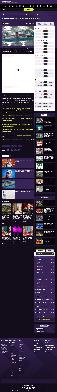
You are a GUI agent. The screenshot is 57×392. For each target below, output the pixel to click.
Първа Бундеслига (13, 349)
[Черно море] (37, 6)
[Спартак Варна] (30, 6)
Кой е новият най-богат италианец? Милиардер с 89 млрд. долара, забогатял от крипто (17, 239)
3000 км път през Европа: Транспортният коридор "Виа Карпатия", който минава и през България (5, 218)
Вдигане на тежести (21, 353)
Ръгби (20, 374)
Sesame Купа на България (4, 348)
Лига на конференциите (14, 362)
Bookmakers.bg (39, 329)
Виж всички (44, 109)
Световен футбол (12, 341)
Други (12, 375)
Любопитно (49, 343)
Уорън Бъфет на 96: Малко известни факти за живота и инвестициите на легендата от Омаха (27, 217)
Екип (35, 345)
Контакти (37, 349)
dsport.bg (7, 23)
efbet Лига (42, 28)
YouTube (28, 135)
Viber (24, 135)
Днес (45, 24)
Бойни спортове (21, 364)
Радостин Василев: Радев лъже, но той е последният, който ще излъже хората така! (6, 239)
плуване (14, 146)
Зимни (20, 360)
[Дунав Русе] (44, 6)
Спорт (11, 14)
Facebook (19, 135)
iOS (4, 141)
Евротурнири (5, 354)
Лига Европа (12, 359)
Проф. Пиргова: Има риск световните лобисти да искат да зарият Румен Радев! (17, 217)
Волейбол (21, 342)
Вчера (39, 24)
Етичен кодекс (39, 347)
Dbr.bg (41, 380)
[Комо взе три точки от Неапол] (45, 173)
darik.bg (14, 221)
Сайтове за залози (39, 328)
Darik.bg (15, 380)
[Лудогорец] (6, 6)
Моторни (21, 362)
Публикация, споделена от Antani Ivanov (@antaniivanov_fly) (17, 90)
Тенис (20, 346)
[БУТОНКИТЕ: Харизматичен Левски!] (45, 181)
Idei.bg (33, 380)
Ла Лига (41, 55)
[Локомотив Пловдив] (47, 6)
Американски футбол (22, 373)
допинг (20, 146)
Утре (51, 24)
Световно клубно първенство (13, 372)
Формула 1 (21, 348)
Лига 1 (41, 89)
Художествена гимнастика (22, 358)
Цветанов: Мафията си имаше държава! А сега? (27, 238)
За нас (36, 352)
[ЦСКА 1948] (16, 6)
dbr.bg (3, 223)
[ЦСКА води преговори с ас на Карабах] (45, 233)
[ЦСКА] (13, 6)
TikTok (3, 136)
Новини (36, 340)
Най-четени (44, 197)
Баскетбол (21, 344)
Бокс (20, 355)
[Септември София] (27, 6)
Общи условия (50, 347)
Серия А (41, 67)
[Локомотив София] (51, 6)
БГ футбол (4, 340)
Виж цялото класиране (44, 319)
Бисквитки (48, 349)
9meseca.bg (24, 380)
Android (31, 139)
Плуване (21, 366)
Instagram (9, 136)
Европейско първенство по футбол (13, 368)
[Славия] (33, 6)
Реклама (48, 352)
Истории (37, 343)
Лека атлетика (21, 350)
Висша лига (42, 40)
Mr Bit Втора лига (43, 101)
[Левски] (9, 6)
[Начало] (3, 14)
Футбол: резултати (40, 331)
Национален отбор (5, 352)
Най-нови (44, 114)
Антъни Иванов (6, 146)
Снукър (20, 368)
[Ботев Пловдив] (23, 6)
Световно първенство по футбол (13, 365)
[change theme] (55, 9)
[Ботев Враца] (40, 6)
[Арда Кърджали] (20, 6)
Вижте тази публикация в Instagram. (12, 74)
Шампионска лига (13, 356)
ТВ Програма (49, 345)
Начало (6, 14)
